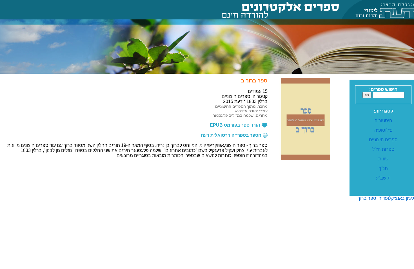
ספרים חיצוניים (383, 139)
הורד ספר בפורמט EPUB (235, 125)
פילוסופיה (383, 130)
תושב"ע (383, 178)
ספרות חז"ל (383, 149)
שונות (383, 158)
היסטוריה (383, 120)
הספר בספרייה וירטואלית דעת (231, 135)
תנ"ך (383, 168)
